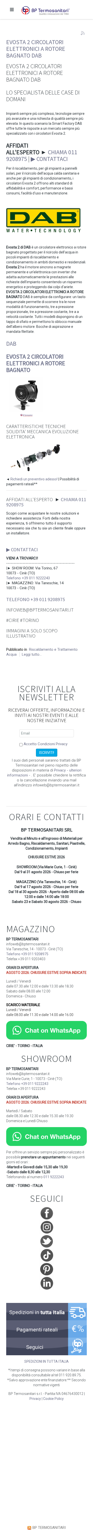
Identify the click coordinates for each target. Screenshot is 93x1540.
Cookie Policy (53, 1399)
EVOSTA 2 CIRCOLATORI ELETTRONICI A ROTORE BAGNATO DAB (35, 48)
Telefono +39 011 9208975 (35, 599)
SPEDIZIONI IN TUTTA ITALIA (46, 1361)
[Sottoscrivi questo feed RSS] (83, 33)
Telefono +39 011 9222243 (28, 578)
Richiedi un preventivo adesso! (34, 479)
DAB (11, 343)
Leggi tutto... (32, 654)
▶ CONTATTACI (49, 159)
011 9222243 (53, 1177)
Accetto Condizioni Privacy (45, 744)
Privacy (35, 1399)
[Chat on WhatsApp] (46, 1030)
